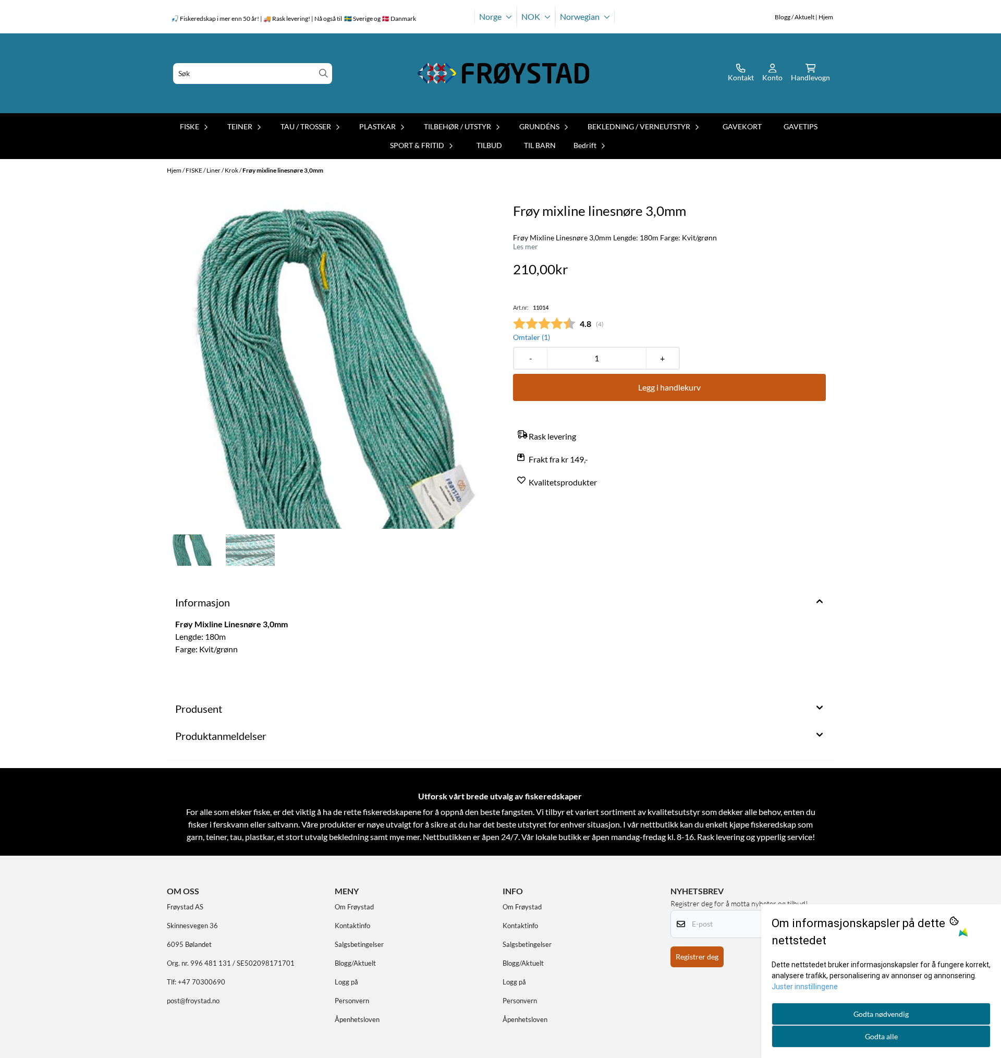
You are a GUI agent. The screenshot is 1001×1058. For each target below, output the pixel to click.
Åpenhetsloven (357, 1019)
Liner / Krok (222, 170)
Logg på (346, 982)
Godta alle (881, 1036)
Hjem (174, 170)
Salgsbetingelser (359, 944)
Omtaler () (531, 337)
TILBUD (489, 145)
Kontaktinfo (352, 925)
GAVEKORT (742, 126)
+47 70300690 (201, 982)
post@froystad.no (193, 1000)
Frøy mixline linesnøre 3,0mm (282, 170)
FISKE (194, 170)
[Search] (323, 73)
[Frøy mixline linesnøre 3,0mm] (331, 365)
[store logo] (503, 73)
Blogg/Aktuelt (355, 963)
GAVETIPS (800, 126)
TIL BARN (540, 145)
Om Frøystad (354, 907)
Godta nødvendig (881, 1014)
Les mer (525, 246)
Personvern (352, 1000)
